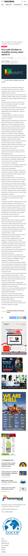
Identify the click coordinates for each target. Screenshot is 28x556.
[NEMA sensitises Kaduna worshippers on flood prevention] (23, 482)
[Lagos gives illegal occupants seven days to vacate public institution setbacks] (23, 464)
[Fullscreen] (24, 387)
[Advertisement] (14, 25)
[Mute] (22, 387)
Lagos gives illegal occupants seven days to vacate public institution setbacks (8, 464)
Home (2, 42)
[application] (14, 382)
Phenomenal (9, 1)
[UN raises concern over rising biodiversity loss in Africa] (23, 489)
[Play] (3, 387)
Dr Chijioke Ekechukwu (12, 310)
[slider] (13, 387)
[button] (14, 382)
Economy (7, 42)
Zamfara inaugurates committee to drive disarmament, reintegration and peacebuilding (9, 473)
